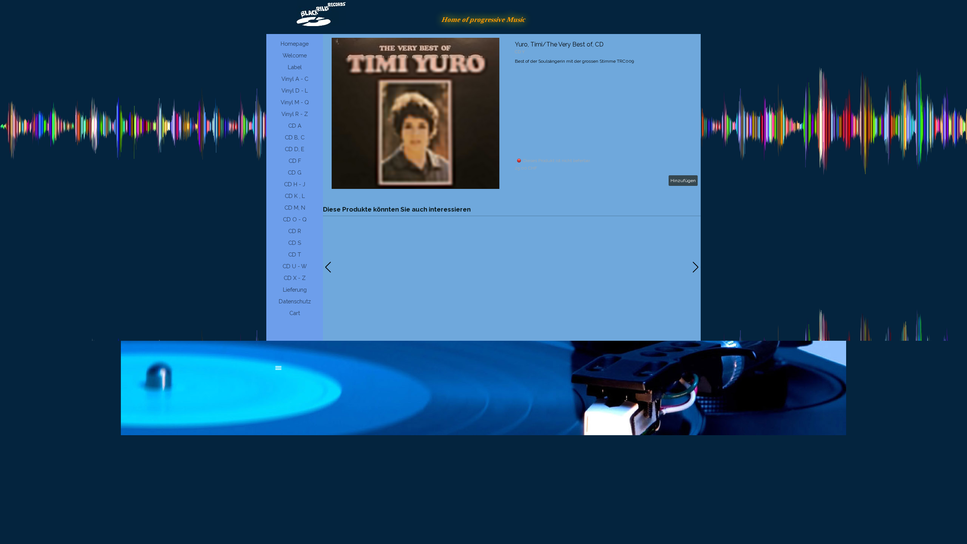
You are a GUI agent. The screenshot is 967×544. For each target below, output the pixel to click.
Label (295, 67)
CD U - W (295, 266)
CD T (294, 254)
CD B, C (294, 137)
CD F (295, 161)
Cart (294, 313)
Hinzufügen (683, 180)
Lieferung (295, 289)
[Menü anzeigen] (278, 367)
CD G (294, 172)
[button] (695, 267)
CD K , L (295, 196)
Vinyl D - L (294, 90)
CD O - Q (295, 219)
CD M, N (294, 207)
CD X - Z (295, 278)
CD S (294, 243)
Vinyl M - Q (295, 102)
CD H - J (294, 184)
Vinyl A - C (294, 79)
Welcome (295, 55)
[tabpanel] (332, 371)
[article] (512, 113)
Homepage (295, 43)
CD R (294, 231)
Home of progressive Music (483, 19)
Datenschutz (295, 301)
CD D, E (294, 149)
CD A (294, 125)
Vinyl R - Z (294, 114)
